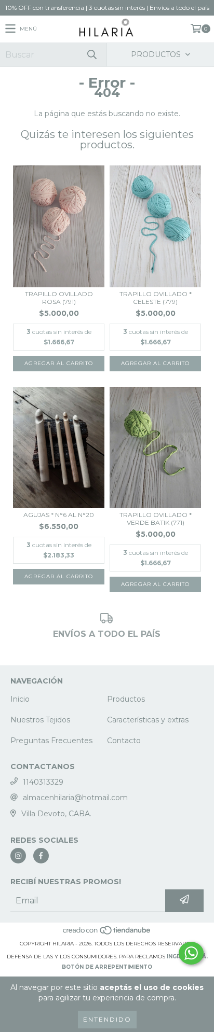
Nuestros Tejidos (40, 719)
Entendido (107, 1019)
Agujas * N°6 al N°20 (58, 515)
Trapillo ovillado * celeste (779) (155, 297)
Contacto (124, 740)
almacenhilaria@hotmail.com (75, 797)
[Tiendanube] (107, 933)
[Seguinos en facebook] (41, 855)
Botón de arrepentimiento (107, 967)
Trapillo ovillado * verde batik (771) (155, 518)
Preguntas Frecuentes (51, 740)
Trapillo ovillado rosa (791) (59, 297)
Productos (126, 699)
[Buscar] (91, 54)
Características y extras (148, 719)
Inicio (20, 699)
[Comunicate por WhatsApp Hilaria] (191, 953)
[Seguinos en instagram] (18, 855)
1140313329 (43, 782)
